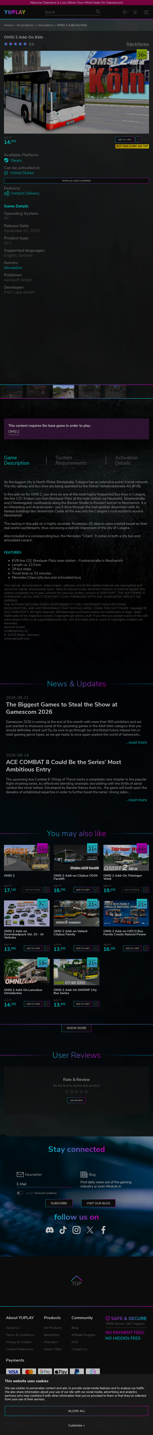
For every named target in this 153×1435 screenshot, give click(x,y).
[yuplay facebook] (103, 1230)
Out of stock (32, 890)
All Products (53, 1328)
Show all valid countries (76, 180)
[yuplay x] (90, 1230)
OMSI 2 (13, 431)
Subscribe (59, 1203)
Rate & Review (138, 44)
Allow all (76, 1411)
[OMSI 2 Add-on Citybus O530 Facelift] (76, 858)
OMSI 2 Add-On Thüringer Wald (122, 877)
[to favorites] (138, 139)
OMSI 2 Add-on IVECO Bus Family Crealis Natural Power (124, 933)
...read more (136, 742)
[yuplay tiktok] (63, 1230)
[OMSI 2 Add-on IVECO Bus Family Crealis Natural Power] (126, 913)
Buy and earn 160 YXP (132, 146)
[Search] (98, 11)
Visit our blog (98, 1203)
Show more (76, 1028)
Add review (76, 1100)
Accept (41, 1193)
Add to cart (124, 139)
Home (8, 25)
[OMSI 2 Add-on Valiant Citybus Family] (76, 913)
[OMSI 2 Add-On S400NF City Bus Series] (76, 972)
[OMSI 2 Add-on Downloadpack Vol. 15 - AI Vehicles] (27, 913)
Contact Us (79, 1349)
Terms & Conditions (45, 1193)
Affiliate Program (84, 1335)
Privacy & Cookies (18, 1342)
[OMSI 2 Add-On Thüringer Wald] (126, 858)
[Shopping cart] (135, 12)
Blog (75, 1328)
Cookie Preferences (19, 1349)
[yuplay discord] (50, 1230)
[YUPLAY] (15, 12)
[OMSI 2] (27, 858)
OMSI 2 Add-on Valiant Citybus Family (70, 933)
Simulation (45, 25)
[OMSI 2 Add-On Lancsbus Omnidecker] (27, 972)
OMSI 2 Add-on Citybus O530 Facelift (76, 877)
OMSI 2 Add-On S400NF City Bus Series (75, 991)
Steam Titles (53, 1349)
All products (25, 25)
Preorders (51, 1342)
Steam (16, 160)
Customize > (76, 1425)
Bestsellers (52, 1335)
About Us (13, 1328)
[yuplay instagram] (76, 1230)
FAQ (75, 1342)
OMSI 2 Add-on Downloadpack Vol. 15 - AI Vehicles (24, 934)
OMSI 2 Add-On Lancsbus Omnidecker (23, 991)
